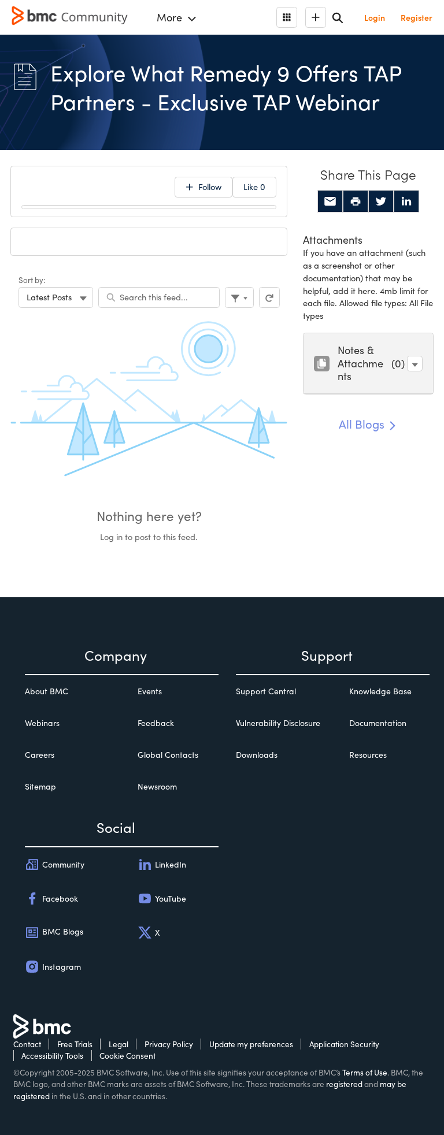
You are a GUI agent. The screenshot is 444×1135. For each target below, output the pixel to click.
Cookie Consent (127, 1055)
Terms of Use (364, 1072)
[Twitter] (381, 202)
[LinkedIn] (406, 202)
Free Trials (74, 1044)
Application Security (344, 1044)
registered (344, 1083)
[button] (415, 363)
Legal (118, 1044)
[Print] (355, 202)
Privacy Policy (169, 1044)
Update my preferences (251, 1044)
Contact (27, 1044)
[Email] (330, 202)
